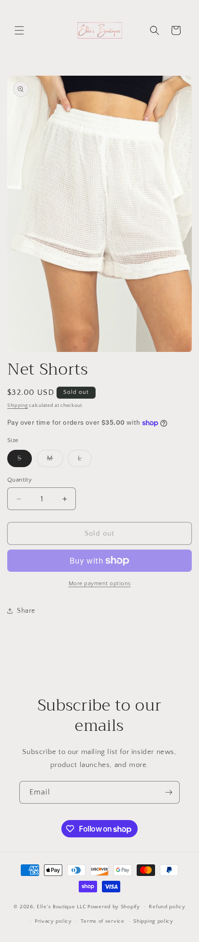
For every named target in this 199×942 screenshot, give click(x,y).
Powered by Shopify (113, 906)
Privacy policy (53, 921)
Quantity (19, 479)
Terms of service (102, 921)
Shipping (17, 405)
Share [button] (26, 611)
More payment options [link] (100, 583)
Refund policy (167, 907)
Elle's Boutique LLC (61, 906)
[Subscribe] (168, 792)
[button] (19, 30)
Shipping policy (153, 921)
